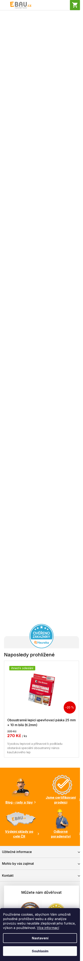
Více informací (48, 928)
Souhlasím (40, 951)
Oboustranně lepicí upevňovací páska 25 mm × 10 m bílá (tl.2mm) (41, 722)
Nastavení (40, 938)
